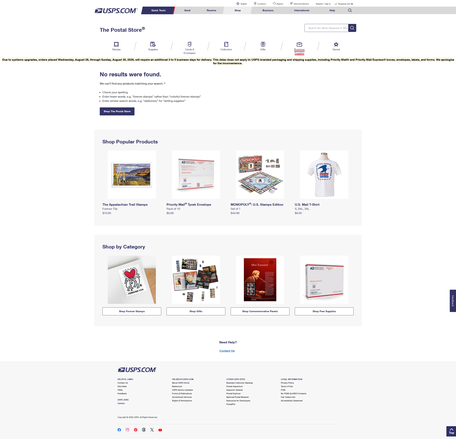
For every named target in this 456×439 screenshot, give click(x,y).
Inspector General (234, 390)
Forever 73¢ (110, 208)
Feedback (122, 393)
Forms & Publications (182, 393)
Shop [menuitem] (238, 10)
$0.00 (170, 213)
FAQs (120, 390)
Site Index (122, 386)
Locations (261, 4)
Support (279, 4)
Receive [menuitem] (211, 10)
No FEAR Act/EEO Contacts (293, 393)
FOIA (283, 390)
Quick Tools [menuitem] (158, 10)
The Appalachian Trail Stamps (125, 204)
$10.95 (106, 213)
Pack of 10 (173, 208)
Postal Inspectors (234, 386)
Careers (121, 403)
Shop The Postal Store (117, 111)
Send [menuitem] (187, 10)
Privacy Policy (287, 383)
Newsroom (177, 386)
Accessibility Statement (292, 400)
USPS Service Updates (182, 390)
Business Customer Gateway (239, 383)
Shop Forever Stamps (132, 311)
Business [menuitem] (268, 10)
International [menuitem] (301, 10)
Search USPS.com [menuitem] (350, 10)
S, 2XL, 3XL (302, 208)
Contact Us (227, 350)
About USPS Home (180, 383)
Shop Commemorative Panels (260, 311)
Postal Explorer (233, 393)
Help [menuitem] (332, 10)
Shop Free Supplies (324, 311)
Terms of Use (287, 386)
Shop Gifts (196, 311)
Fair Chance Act (288, 397)
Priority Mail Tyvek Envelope (189, 204)
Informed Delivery (301, 4)
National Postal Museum (237, 397)
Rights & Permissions (182, 400)
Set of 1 (235, 208)
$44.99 (235, 213)
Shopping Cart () (345, 4)
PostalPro (230, 404)
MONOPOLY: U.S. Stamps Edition (257, 204)
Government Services (182, 397)
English (240, 4)
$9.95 (298, 213)
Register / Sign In (323, 4)
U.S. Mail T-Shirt (307, 204)
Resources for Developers (238, 400)
